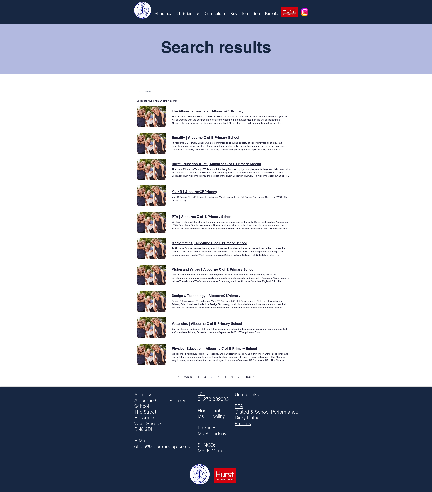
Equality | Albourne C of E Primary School (205, 138)
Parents (243, 423)
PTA (239, 406)
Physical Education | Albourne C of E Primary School (214, 348)
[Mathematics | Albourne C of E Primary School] (151, 248)
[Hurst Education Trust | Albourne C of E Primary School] (151, 169)
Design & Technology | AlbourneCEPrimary (206, 296)
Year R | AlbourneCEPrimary (194, 192)
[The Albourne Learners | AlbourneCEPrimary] (151, 116)
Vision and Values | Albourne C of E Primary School (213, 269)
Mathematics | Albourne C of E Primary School (209, 243)
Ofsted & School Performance (266, 412)
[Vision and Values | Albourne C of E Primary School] (151, 275)
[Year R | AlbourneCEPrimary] (151, 195)
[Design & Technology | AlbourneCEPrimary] (151, 301)
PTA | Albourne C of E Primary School (202, 217)
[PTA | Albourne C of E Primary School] (151, 222)
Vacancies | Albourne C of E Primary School (207, 324)
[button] (184, 376)
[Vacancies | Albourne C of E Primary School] (151, 327)
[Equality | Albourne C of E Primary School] (151, 143)
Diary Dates (247, 418)
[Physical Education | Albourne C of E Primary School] (151, 354)
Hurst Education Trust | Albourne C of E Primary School (216, 164)
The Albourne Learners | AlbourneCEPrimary (208, 111)
